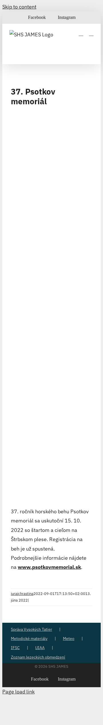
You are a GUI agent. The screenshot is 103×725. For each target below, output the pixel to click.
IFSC (15, 647)
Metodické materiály (29, 638)
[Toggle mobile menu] (91, 33)
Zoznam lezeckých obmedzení (38, 657)
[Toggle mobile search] (81, 33)
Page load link (18, 691)
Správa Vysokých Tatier (31, 629)
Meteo (68, 638)
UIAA (40, 647)
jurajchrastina (22, 593)
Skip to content (19, 6)
